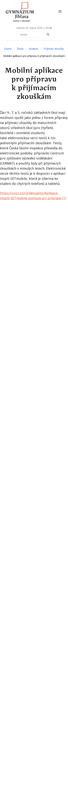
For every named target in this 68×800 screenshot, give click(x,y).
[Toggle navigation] (60, 11)
